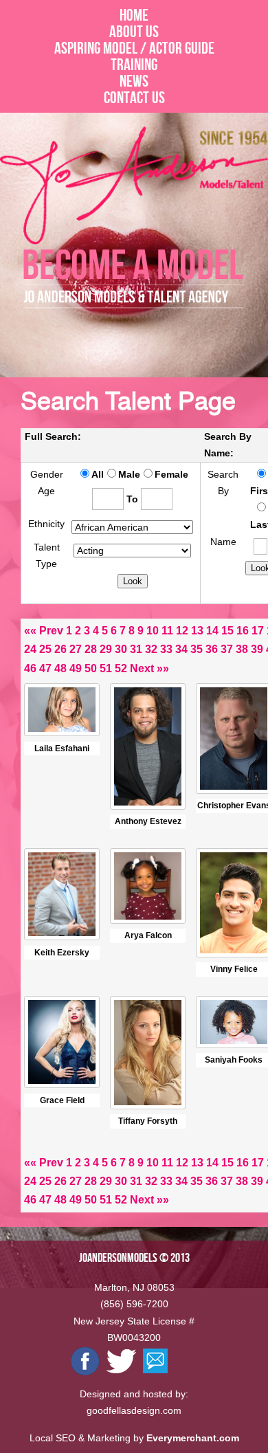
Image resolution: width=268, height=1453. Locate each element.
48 (60, 668)
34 (181, 649)
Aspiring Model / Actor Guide (134, 48)
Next (142, 668)
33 (166, 649)
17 (258, 630)
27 (75, 649)
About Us (134, 31)
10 (152, 630)
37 (227, 649)
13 (197, 630)
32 (151, 649)
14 (212, 630)
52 (121, 668)
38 (242, 649)
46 (30, 668)
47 (45, 668)
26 (60, 649)
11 (167, 630)
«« (30, 630)
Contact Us (134, 97)
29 (106, 649)
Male (129, 474)
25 (45, 649)
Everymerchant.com (192, 1437)
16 (242, 630)
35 (196, 649)
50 (91, 668)
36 (211, 649)
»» (163, 668)
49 (75, 668)
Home (134, 15)
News (134, 81)
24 (30, 649)
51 (106, 668)
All (97, 474)
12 (182, 630)
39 (257, 649)
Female (171, 474)
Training (134, 64)
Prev (51, 630)
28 (91, 649)
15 (227, 630)
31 (136, 649)
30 (121, 649)
